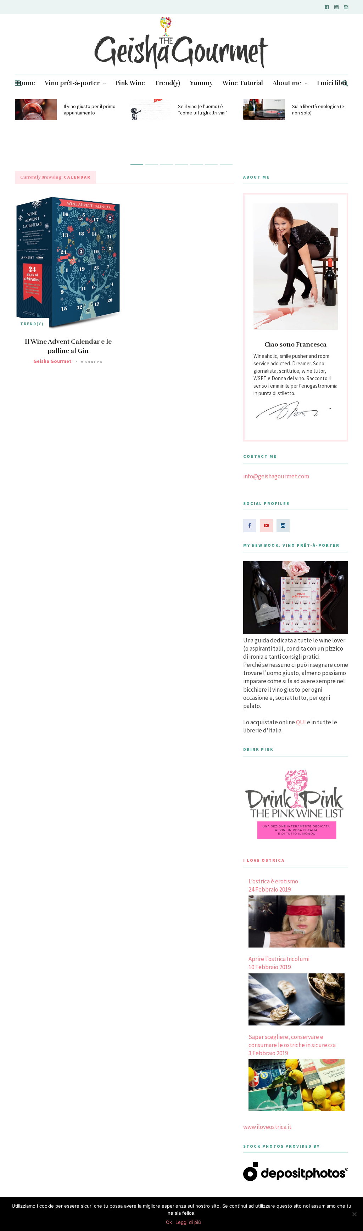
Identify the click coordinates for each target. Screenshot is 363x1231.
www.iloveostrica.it (267, 1127)
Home (26, 83)
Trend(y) (167, 83)
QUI (301, 722)
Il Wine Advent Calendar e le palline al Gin (68, 346)
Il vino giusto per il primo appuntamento (90, 109)
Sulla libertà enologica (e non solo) (318, 109)
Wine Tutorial (242, 83)
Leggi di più (188, 1222)
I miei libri (332, 83)
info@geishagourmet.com (276, 476)
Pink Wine (130, 83)
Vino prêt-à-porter (72, 83)
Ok (169, 1222)
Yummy (201, 83)
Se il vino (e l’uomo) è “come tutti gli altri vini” (203, 109)
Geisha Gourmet (52, 361)
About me (287, 83)
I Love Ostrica (264, 860)
